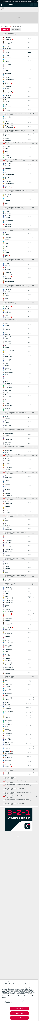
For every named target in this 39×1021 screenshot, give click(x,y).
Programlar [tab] (16, 29)
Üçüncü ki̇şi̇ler (29, 993)
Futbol (5, 26)
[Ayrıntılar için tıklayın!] (19, 38)
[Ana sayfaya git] (9, 5)
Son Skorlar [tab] (5, 29)
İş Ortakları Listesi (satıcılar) (9, 1004)
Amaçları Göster (19, 1017)
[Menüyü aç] (35, 4)
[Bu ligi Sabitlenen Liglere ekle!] (15, 34)
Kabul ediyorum (19, 1008)
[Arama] (31, 4)
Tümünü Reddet (20, 1013)
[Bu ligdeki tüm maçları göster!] (36, 778)
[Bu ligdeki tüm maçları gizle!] (36, 34)
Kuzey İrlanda (16, 26)
